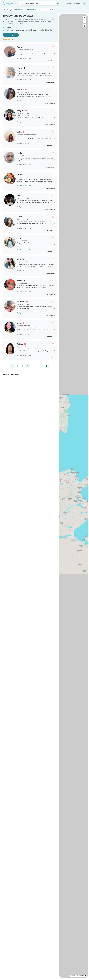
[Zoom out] (84, 21)
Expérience (20, 10)
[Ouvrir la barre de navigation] (84, 3)
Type (8, 10)
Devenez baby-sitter (73, 3)
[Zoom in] (84, 17)
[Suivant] (46, 366)
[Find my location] (84, 26)
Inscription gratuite (11, 35)
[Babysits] (8, 3)
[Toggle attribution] (86, 976)
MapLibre (72, 975)
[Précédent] (12, 366)
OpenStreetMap (80, 975)
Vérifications (33, 10)
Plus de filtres (48, 10)
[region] (73, 496)
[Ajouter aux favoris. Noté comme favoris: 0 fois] (53, 47)
